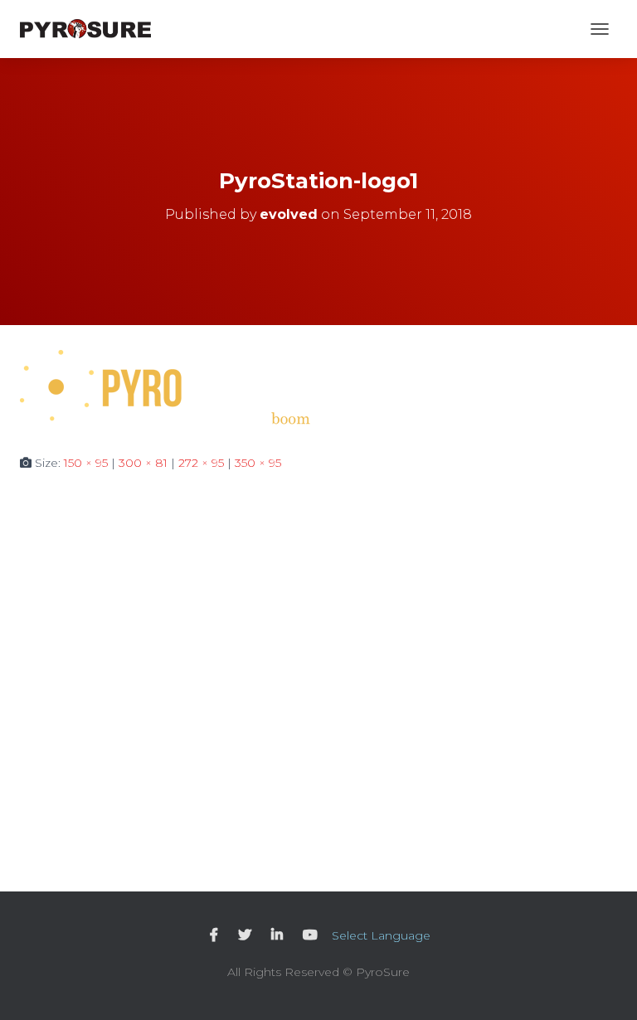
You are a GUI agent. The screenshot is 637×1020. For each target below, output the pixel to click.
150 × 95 (86, 462)
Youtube (310, 935)
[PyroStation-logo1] (165, 388)
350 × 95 (258, 462)
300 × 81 (143, 462)
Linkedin (277, 935)
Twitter (245, 935)
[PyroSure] (91, 29)
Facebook (214, 935)
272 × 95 (201, 462)
